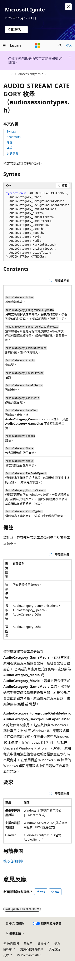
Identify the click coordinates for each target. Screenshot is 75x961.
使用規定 (54, 949)
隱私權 (7, 949)
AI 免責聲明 (11, 943)
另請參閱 (12, 153)
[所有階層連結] (7, 74)
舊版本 (28, 943)
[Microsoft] (37, 45)
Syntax (11, 131)
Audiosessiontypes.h (29, 74)
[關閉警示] (68, 6)
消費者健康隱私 (30, 949)
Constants (14, 137)
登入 (69, 45)
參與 (57, 943)
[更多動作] (68, 74)
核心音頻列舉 (13, 861)
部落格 (42, 943)
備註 (9, 142)
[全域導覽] (4, 45)
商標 (6, 955)
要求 (9, 148)
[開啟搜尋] (60, 45)
